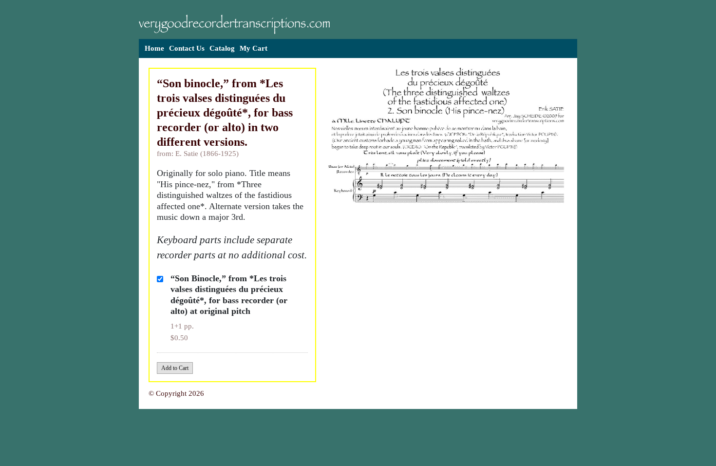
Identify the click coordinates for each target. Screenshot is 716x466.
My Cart (253, 48)
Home (154, 48)
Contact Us (187, 48)
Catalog (222, 48)
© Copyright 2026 (176, 393)
